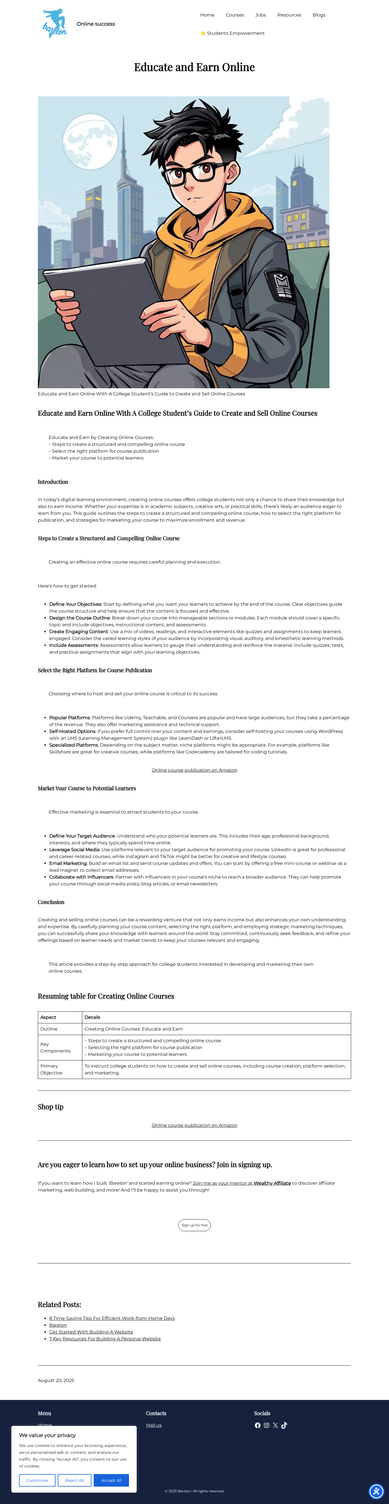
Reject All (74, 1480)
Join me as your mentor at (242, 1183)
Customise (37, 1480)
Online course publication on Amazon (195, 770)
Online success (96, 24)
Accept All (111, 1480)
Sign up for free (195, 1225)
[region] (74, 1459)
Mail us (154, 1425)
